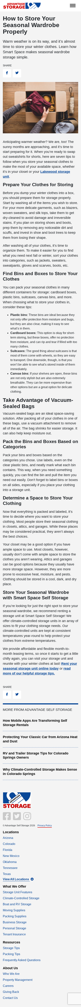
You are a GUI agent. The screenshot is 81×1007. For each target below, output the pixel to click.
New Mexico (11, 856)
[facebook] (7, 818)
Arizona (8, 837)
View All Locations (16, 879)
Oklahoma (10, 862)
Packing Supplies (14, 916)
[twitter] (16, 818)
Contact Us (10, 997)
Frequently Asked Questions (21, 960)
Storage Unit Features (17, 892)
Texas (7, 874)
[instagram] (26, 818)
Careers (8, 985)
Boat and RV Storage (17, 904)
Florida (7, 849)
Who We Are (11, 973)
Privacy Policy (44, 825)
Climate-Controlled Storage (21, 898)
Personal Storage (14, 928)
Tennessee (10, 868)
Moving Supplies (14, 910)
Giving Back (11, 991)
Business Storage (15, 922)
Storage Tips (11, 948)
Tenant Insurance (14, 934)
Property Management (17, 979)
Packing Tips (11, 954)
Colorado (9, 843)
